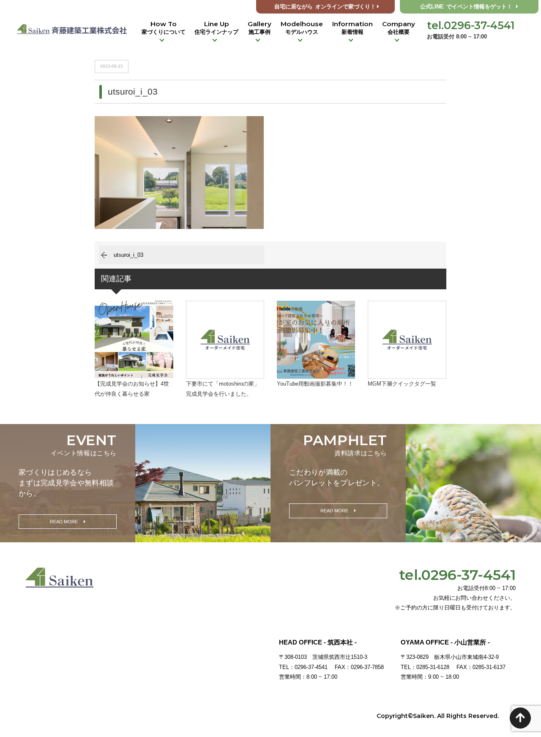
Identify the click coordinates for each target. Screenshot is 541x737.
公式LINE (466, 7)
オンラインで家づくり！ (325, 7)
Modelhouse (302, 27)
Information (352, 27)
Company (398, 27)
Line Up (216, 27)
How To (164, 27)
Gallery (259, 27)
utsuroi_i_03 (128, 255)
